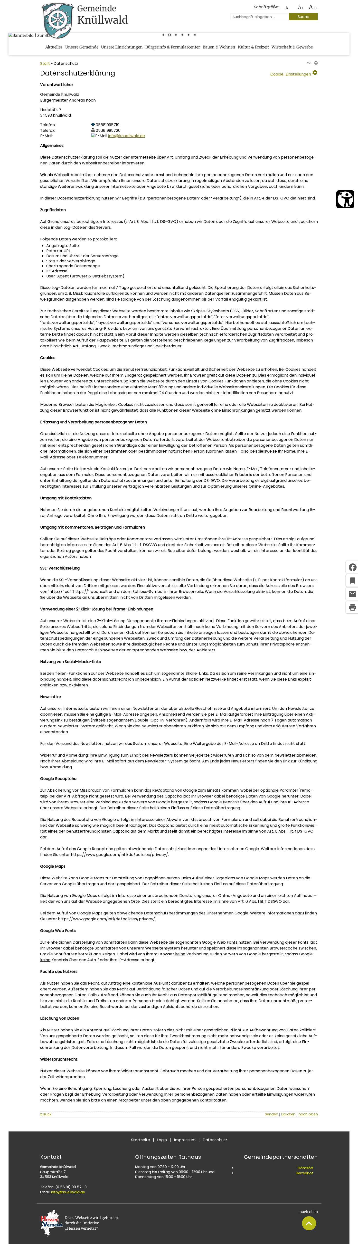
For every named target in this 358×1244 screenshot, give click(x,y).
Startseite (140, 1140)
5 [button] (188, 35)
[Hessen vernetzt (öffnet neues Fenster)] (79, 1235)
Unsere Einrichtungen (122, 47)
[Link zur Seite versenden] (309, 63)
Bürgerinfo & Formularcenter (172, 47)
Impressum (185, 1140)
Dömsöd (305, 1168)
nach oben (308, 1114)
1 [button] (163, 35)
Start (45, 63)
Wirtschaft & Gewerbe (292, 47)
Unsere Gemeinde (81, 47)
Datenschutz (215, 1140)
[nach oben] (309, 1229)
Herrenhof (304, 1173)
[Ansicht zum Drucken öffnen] (316, 63)
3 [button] (176, 35)
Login (162, 1140)
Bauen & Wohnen (219, 47)
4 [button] (182, 35)
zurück (45, 1114)
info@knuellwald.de (126, 136)
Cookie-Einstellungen (294, 73)
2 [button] (169, 35)
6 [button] (195, 35)
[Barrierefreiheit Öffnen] (345, 199)
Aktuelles (54, 47)
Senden (271, 1114)
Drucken (288, 1114)
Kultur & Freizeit (253, 47)
